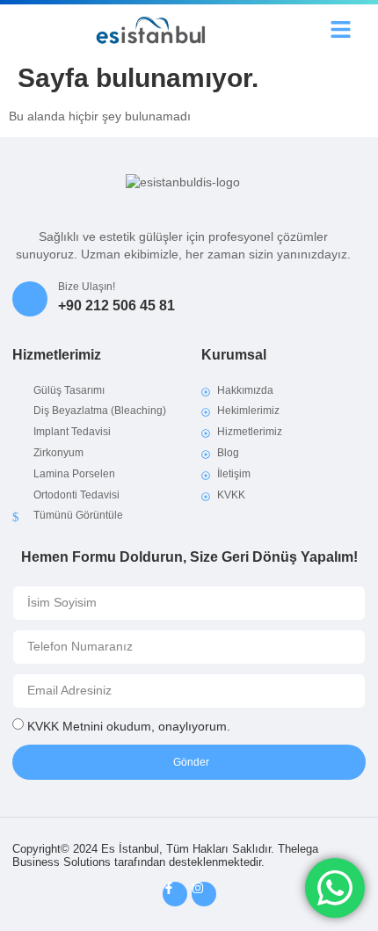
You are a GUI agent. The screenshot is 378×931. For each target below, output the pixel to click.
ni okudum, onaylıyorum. (128, 726)
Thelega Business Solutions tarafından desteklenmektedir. (165, 855)
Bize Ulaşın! (86, 286)
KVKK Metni (60, 726)
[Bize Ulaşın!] (29, 298)
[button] (340, 30)
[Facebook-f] (175, 894)
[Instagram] (204, 894)
